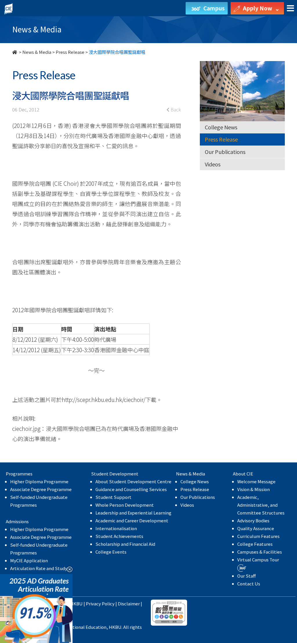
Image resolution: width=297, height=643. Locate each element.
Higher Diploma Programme (39, 481)
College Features (255, 544)
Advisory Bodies (253, 520)
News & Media (36, 52)
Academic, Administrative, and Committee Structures (261, 505)
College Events (110, 552)
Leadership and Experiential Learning (133, 513)
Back (175, 109)
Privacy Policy (100, 603)
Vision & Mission (253, 489)
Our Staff (246, 576)
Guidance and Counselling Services (131, 489)
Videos (212, 164)
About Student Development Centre (133, 481)
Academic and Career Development (131, 520)
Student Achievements (119, 536)
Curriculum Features (258, 536)
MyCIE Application (29, 560)
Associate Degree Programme (41, 489)
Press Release (70, 52)
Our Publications (225, 151)
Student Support (113, 497)
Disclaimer (129, 603)
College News (221, 127)
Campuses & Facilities (259, 552)
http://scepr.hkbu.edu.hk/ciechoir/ (103, 399)
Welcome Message (256, 481)
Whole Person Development (124, 505)
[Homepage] (15, 52)
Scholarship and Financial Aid (125, 544)
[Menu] (290, 8)
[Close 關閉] (67, 569)
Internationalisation (116, 528)
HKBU (76, 603)
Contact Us (248, 583)
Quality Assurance (255, 528)
